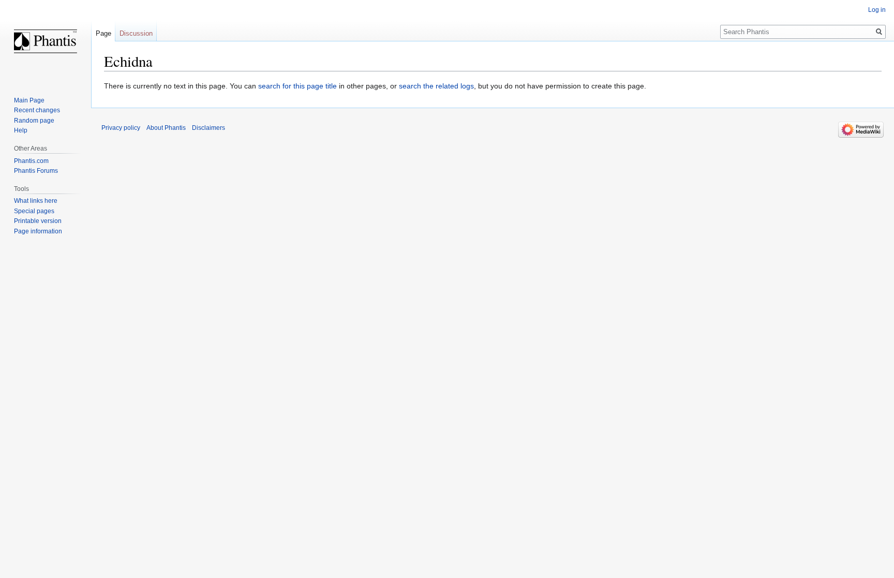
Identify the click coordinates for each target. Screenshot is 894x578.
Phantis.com (31, 161)
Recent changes (37, 110)
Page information (38, 231)
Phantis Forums (36, 170)
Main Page (29, 100)
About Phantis (166, 127)
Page (103, 33)
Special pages (34, 211)
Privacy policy (120, 127)
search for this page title (297, 86)
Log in (877, 9)
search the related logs (436, 86)
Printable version (38, 221)
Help (20, 130)
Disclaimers (208, 127)
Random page (34, 120)
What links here (35, 200)
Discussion (136, 33)
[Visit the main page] (45, 41)
